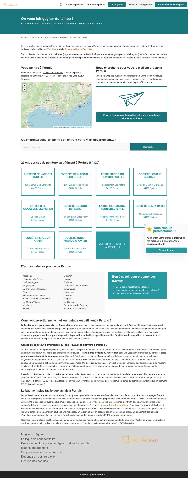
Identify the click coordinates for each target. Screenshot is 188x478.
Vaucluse (76, 37)
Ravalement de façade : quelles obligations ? (137, 289)
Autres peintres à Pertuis (112, 245)
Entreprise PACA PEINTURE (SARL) (112, 175)
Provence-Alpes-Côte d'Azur (79, 49)
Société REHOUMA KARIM (37, 239)
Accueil (24, 37)
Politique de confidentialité (38, 439)
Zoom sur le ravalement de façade (132, 286)
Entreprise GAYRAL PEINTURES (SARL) (112, 207)
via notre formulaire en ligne (113, 405)
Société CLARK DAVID (150, 206)
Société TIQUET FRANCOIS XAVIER (75, 239)
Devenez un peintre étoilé (38, 456)
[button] (74, 4)
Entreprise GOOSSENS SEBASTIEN (38, 207)
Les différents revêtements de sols (132, 293)
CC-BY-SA (88, 127)
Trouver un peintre (35, 37)
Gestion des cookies (34, 461)
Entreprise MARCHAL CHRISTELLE (75, 175)
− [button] (24, 89)
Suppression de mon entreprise (41, 452)
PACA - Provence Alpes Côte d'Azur (57, 37)
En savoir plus (166, 250)
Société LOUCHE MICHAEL (150, 175)
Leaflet (56, 127)
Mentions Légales (32, 434)
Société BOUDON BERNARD (75, 207)
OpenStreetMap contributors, (76, 127)
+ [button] (24, 85)
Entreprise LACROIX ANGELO (38, 175)
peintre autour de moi (53, 72)
